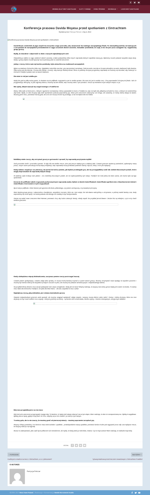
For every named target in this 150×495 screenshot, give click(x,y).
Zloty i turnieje (85, 9)
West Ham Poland (26, 493)
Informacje (112, 9)
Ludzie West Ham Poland (130, 9)
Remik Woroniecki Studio (64, 493)
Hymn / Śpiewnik (99, 9)
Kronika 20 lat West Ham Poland (64, 9)
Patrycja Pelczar (75, 32)
